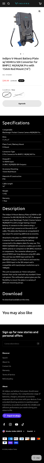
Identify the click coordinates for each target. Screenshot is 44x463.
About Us (6, 362)
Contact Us (6, 366)
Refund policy (7, 379)
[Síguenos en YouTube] (16, 424)
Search (5, 358)
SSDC (11, 456)
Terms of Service (8, 374)
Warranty (6, 370)
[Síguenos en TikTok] (22, 424)
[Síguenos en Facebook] (4, 424)
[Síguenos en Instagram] (10, 424)
